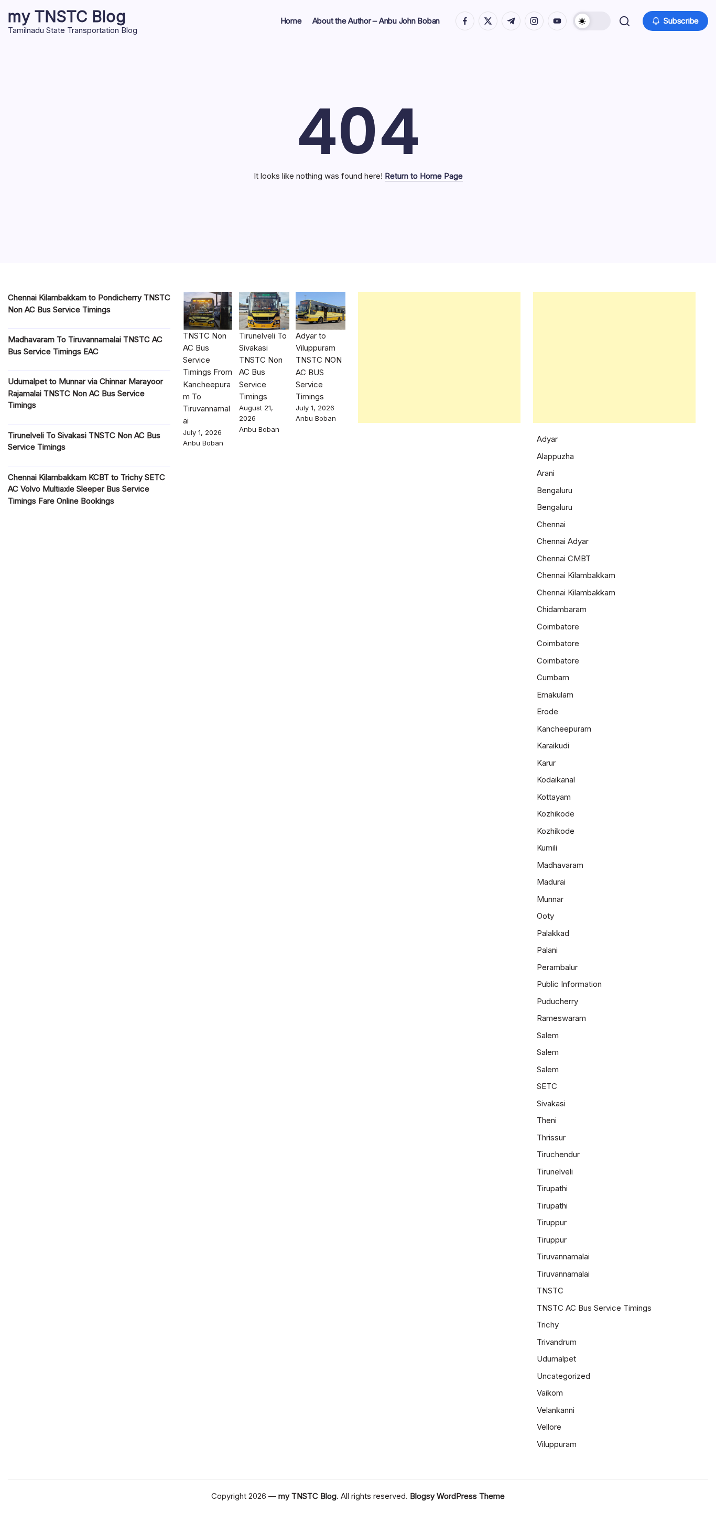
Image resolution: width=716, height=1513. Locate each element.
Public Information (569, 984)
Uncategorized (563, 1376)
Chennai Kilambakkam (576, 575)
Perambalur (557, 967)
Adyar (547, 439)
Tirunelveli (555, 1172)
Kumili (547, 848)
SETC (547, 1086)
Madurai (551, 882)
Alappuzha (555, 456)
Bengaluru (554, 490)
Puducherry (557, 1001)
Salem (548, 1035)
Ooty (545, 916)
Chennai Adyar (563, 541)
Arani (546, 473)
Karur (546, 763)
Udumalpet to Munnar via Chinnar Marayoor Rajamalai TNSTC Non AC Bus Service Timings (85, 393)
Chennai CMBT (564, 558)
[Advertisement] (439, 357)
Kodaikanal (556, 780)
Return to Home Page (424, 176)
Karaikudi (553, 745)
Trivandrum (557, 1342)
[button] (592, 21)
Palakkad (553, 933)
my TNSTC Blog (67, 16)
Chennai (551, 524)
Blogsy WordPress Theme (457, 1496)
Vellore (549, 1427)
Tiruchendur (558, 1154)
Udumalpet (556, 1359)
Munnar (550, 899)
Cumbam (553, 677)
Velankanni (555, 1410)
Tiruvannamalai (563, 1256)
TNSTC (550, 1291)
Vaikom (550, 1393)
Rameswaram (561, 1018)
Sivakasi (551, 1103)
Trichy (548, 1325)
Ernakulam (555, 695)
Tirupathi (552, 1188)
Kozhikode (555, 814)
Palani (547, 950)
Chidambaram (562, 609)
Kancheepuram (564, 729)
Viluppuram (557, 1444)
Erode (547, 711)
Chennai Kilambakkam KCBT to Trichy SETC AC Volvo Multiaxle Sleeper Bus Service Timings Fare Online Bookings (86, 489)
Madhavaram (560, 865)
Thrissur (551, 1137)
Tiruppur (552, 1222)
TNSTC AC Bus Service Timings (594, 1308)
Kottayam (554, 797)
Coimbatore (558, 627)
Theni (547, 1120)
